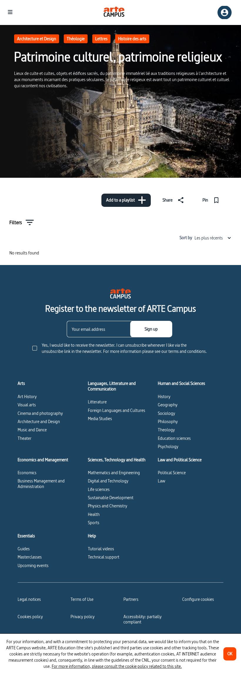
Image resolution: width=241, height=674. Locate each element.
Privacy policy (83, 616)
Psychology (168, 446)
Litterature (97, 402)
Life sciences (99, 489)
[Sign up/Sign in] (224, 12)
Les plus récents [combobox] (209, 238)
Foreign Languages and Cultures (116, 410)
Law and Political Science (180, 459)
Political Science (172, 473)
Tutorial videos (101, 549)
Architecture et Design (36, 39)
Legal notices (29, 599)
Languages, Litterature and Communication (112, 386)
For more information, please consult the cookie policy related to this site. (117, 666)
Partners (130, 599)
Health (94, 514)
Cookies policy (30, 616)
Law (161, 481)
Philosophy (168, 421)
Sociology (166, 413)
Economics (27, 473)
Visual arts (27, 405)
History (164, 396)
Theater (24, 438)
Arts (21, 383)
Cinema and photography (40, 413)
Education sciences (174, 438)
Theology (166, 430)
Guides (24, 549)
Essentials (26, 536)
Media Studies (100, 418)
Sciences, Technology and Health (116, 459)
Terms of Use (82, 599)
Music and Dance (32, 430)
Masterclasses (30, 557)
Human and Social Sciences (181, 383)
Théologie (76, 39)
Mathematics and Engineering (114, 473)
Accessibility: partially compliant (142, 619)
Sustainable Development (110, 497)
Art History (27, 396)
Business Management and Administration (41, 483)
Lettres (101, 39)
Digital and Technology (108, 481)
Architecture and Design (39, 421)
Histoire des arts (132, 39)
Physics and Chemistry (107, 506)
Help (92, 536)
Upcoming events (33, 565)
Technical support (103, 557)
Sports (93, 522)
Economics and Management (43, 459)
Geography (168, 405)
